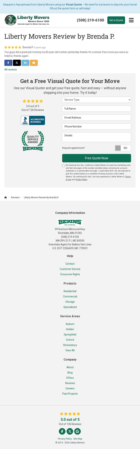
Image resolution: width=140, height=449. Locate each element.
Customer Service (70, 269)
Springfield (70, 334)
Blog (70, 372)
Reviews (70, 383)
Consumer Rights (70, 274)
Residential (70, 291)
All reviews (10, 69)
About (70, 367)
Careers (70, 388)
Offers (70, 377)
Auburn (70, 324)
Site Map (77, 439)
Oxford (70, 339)
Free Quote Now (96, 158)
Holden (70, 329)
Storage (70, 301)
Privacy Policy (81, 179)
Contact (70, 263)
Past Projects (70, 393)
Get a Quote (116, 20)
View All (70, 350)
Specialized (70, 307)
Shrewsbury (70, 345)
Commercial (70, 296)
